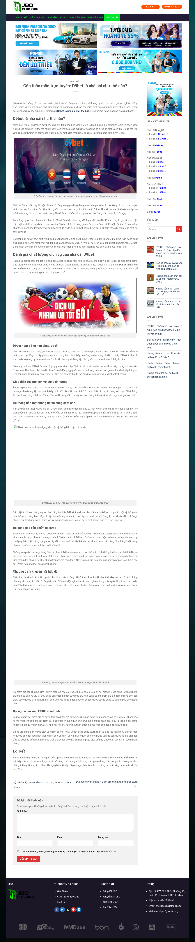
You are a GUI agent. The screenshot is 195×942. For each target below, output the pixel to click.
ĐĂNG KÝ (150, 7)
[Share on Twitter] (62, 909)
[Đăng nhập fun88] (140, 62)
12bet (158, 151)
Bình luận (22, 811)
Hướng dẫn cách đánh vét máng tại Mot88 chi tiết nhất (168, 291)
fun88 (158, 177)
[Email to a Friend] (67, 909)
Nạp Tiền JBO (77, 17)
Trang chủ (21, 17)
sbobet (159, 205)
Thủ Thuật (112, 17)
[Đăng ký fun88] (164, 98)
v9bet (158, 199)
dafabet (159, 145)
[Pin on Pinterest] (73, 909)
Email (61, 837)
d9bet (161, 161)
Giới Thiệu (62, 891)
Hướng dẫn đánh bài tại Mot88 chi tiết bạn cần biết (168, 304)
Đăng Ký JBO (37, 17)
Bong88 (162, 134)
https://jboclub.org (168, 911)
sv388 (157, 211)
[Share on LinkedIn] (78, 909)
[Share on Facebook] (56, 909)
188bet (162, 187)
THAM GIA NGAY (172, 7)
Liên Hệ (61, 902)
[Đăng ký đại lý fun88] (55, 35)
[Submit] (179, 229)
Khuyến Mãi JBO (57, 17)
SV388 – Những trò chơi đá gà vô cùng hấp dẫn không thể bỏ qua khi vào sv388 (169, 251)
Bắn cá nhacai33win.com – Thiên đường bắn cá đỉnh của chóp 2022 (169, 266)
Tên (20, 837)
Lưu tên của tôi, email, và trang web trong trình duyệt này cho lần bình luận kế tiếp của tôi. (68, 851)
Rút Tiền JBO (95, 17)
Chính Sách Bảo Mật (68, 896)
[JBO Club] (28, 7)
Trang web (103, 837)
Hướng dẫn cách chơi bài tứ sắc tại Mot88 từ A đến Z (169, 278)
